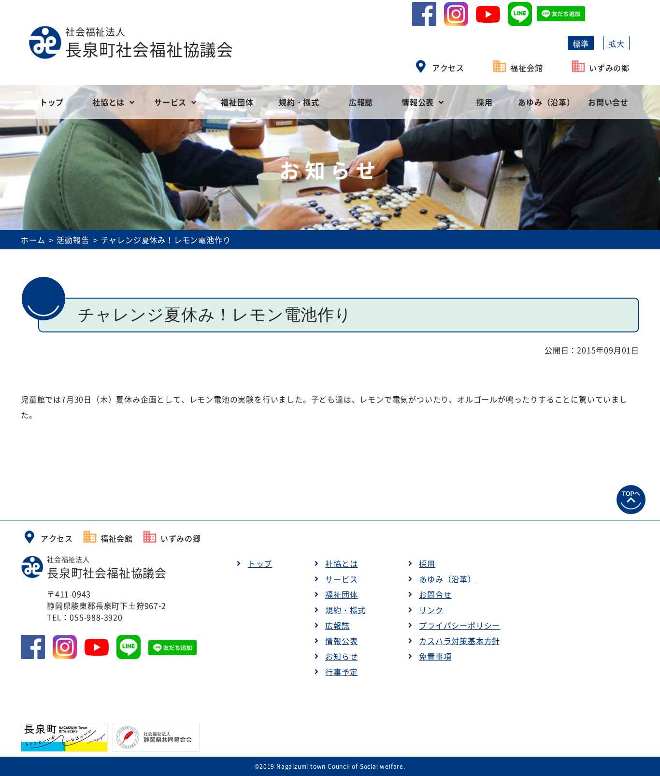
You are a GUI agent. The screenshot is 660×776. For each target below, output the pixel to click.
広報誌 (361, 102)
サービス (170, 102)
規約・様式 (299, 102)
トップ (52, 102)
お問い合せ (608, 102)
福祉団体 (237, 102)
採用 (484, 102)
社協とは (108, 102)
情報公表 (418, 102)
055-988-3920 (96, 617)
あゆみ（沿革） (546, 102)
